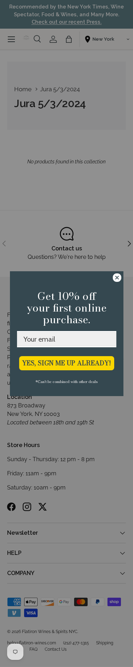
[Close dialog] (117, 277)
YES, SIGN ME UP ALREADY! (66, 363)
